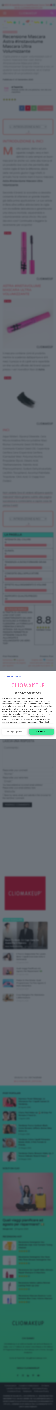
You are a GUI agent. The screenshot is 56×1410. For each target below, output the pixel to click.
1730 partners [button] (19, 698)
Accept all (41, 731)
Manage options (14, 731)
